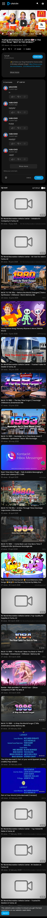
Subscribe (38, 57)
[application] (23, 23)
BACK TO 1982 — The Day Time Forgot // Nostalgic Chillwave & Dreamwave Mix (21, 401)
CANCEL (28, 178)
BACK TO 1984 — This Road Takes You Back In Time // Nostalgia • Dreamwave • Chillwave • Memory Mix (22, 653)
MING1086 (13, 87)
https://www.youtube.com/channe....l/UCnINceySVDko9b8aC (26, 65)
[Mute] (40, 34)
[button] (43, 3)
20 (36, 33)
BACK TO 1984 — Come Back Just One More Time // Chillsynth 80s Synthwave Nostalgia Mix (21, 545)
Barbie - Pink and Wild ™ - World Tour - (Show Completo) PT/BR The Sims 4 (19, 688)
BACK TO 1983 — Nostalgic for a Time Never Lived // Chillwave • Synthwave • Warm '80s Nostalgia (21, 437)
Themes (42, 27)
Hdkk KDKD (13, 102)
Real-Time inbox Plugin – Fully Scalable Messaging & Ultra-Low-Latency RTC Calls (22, 473)
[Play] (3, 34)
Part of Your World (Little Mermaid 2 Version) (19, 795)
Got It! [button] (5, 913)
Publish (39, 178)
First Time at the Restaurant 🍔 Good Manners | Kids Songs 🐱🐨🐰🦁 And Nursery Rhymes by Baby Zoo (22, 581)
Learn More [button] (26, 910)
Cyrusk (6, 56)
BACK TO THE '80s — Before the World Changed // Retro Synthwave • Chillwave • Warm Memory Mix (23, 293)
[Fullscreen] (44, 34)
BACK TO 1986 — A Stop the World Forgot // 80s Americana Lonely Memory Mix (20, 724)
